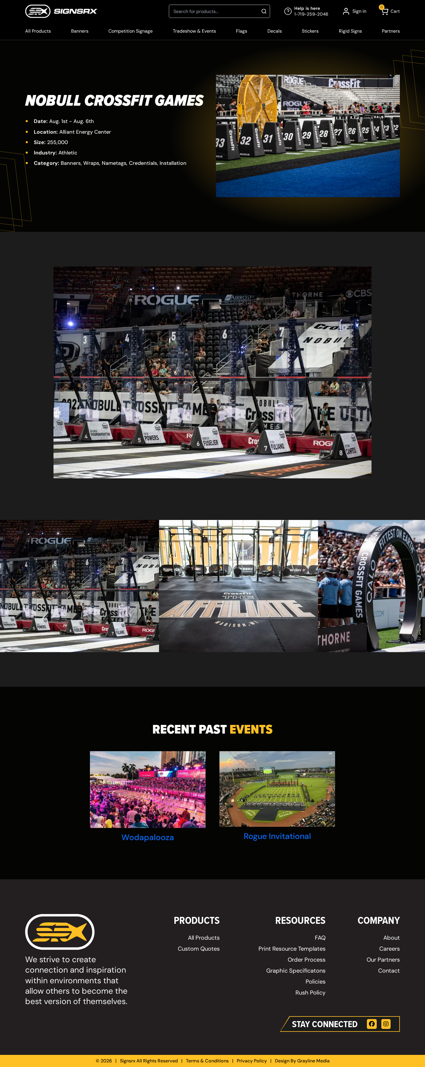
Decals (274, 31)
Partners (391, 31)
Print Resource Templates (292, 948)
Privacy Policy (252, 1061)
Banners (79, 31)
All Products (38, 31)
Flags (241, 31)
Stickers (310, 31)
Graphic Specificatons (296, 970)
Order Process (307, 959)
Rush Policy (310, 992)
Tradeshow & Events (194, 31)
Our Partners (383, 959)
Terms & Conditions (207, 1061)
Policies (316, 981)
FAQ (320, 937)
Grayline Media (313, 1061)
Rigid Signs (350, 31)
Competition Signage (130, 31)
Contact (389, 970)
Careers (389, 948)
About (391, 937)
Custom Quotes (199, 948)
